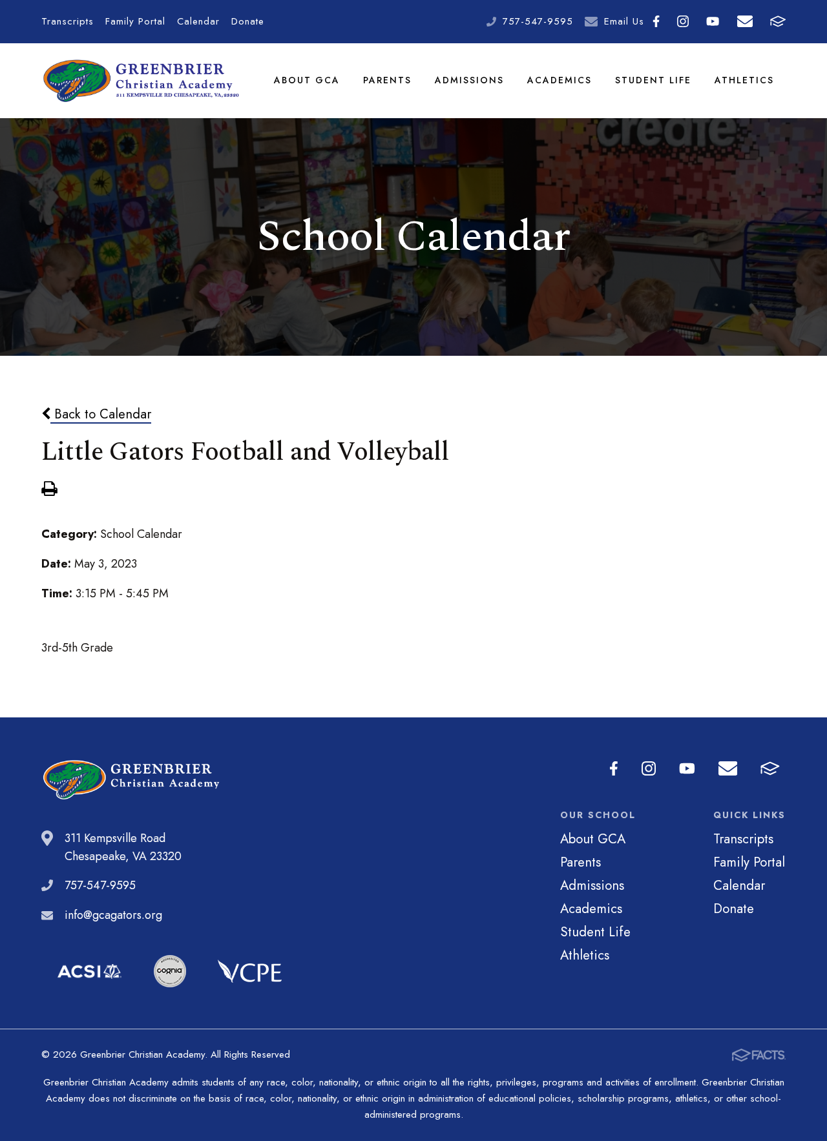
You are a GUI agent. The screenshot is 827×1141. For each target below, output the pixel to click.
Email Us (624, 21)
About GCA (307, 80)
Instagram (683, 22)
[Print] (49, 490)
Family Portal (135, 21)
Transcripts (67, 21)
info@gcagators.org (113, 915)
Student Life (653, 80)
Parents (387, 80)
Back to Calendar (100, 414)
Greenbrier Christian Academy (140, 80)
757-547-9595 (538, 21)
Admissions (469, 80)
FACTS (777, 22)
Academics (559, 80)
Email (744, 22)
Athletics (744, 80)
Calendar (198, 21)
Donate (247, 21)
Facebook (656, 22)
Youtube (713, 22)
